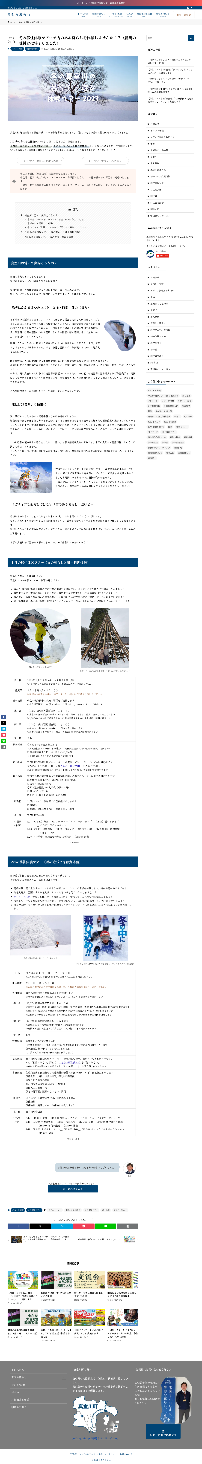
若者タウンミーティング (159, 447)
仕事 (152, 143)
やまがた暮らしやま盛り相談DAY (163, 395)
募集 (150, 411)
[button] (18, 1226)
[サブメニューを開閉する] (64, 1377)
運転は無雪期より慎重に (42, 223)
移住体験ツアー (32, 48)
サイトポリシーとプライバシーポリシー (98, 1454)
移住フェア (153, 432)
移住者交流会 (157, 202)
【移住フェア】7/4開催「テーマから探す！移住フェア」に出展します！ (170, 71)
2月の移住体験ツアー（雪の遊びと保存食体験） (50, 237)
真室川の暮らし (158, 169)
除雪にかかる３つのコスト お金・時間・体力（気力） (57, 219)
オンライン (153, 400)
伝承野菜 (186, 406)
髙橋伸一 (152, 458)
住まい (15, 1392)
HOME (73, 1454)
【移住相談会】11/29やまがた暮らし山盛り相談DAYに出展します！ (170, 90)
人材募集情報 (154, 406)
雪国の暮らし (184, 452)
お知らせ (154, 124)
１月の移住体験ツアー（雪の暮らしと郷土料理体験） (53, 232)
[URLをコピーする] (127, 1226)
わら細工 (186, 395)
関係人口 (154, 209)
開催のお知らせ (120, 1210)
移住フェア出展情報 (160, 176)
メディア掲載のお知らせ (162, 137)
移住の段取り (19, 1407)
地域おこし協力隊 (72, 1210)
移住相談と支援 (20, 1399)
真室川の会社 (170, 421)
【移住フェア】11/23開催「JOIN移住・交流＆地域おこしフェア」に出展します (170, 100)
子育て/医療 (18, 1384)
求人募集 (154, 163)
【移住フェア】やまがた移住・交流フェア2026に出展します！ (168, 81)
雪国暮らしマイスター (161, 215)
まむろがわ (17, 1370)
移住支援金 (175, 437)
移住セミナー (182, 426)
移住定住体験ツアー (157, 437)
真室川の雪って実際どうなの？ (41, 215)
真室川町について (156, 426)
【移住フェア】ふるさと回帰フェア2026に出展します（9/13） (170, 61)
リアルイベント (54, 1210)
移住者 (153, 196)
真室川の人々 (154, 421)
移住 (170, 426)
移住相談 (188, 437)
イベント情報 (17, 48)
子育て (153, 156)
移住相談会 (155, 189)
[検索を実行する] (191, 38)
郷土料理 (106, 1210)
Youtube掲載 (154, 390)
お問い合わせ (126, 1454)
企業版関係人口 (171, 406)
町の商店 (188, 416)
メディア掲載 (168, 400)
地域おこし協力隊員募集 (159, 416)
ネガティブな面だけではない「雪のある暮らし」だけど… (58, 227)
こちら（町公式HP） (71, 766)
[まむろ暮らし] (19, 14)
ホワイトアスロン (23, 896)
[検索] (192, 7)
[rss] (188, 7)
